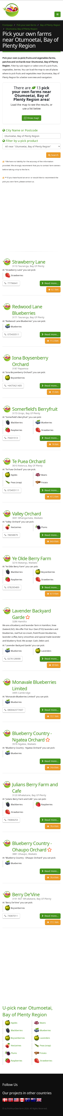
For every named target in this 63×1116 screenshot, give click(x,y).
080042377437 (15, 709)
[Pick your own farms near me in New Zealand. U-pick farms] (12, 10)
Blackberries (17, 1030)
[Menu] (57, 14)
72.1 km (53, 716)
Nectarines (16, 1045)
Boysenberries (18, 1037)
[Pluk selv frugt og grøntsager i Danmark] (5, 1099)
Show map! (32, 117)
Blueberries (45, 1030)
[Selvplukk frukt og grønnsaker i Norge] (10, 1099)
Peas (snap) (45, 1045)
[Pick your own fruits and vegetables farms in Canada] (22, 1099)
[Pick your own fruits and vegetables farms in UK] (39, 1099)
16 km (54, 444)
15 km (54, 391)
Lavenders (45, 1037)
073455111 (13, 490)
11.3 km (53, 340)
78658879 (12, 535)
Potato (43, 1053)
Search (54, 155)
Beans (43, 1022)
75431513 (12, 437)
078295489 (13, 587)
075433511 (13, 334)
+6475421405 (14, 385)
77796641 (12, 283)
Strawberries (46, 1060)
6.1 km (54, 289)
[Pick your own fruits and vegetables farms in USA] (16, 1099)
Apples (14, 1022)
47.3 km (53, 496)
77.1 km (53, 922)
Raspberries (16, 1060)
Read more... (51, 283)
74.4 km (53, 767)
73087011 (12, 915)
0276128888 (14, 658)
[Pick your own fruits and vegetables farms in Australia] (27, 1099)
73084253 (12, 819)
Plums (14, 1053)
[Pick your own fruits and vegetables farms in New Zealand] (33, 1099)
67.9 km (53, 593)
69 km (54, 664)
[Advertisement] (31, 216)
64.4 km (53, 541)
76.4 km (53, 826)
